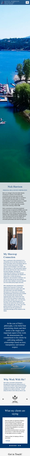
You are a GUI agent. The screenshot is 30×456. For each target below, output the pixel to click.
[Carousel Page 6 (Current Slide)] (17, 445)
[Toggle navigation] (27, 2)
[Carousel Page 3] (12, 445)
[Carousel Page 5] (15, 445)
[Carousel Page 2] (11, 445)
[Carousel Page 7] (18, 445)
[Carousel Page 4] (14, 445)
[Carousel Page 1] (9, 445)
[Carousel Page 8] (20, 445)
